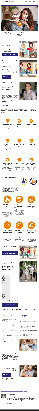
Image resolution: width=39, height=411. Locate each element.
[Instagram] (8, 405)
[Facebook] (7, 405)
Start (26, 1)
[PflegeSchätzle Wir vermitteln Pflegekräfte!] (7, 1)
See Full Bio (25, 401)
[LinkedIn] (11, 405)
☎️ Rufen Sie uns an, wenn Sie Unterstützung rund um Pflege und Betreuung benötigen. (14, 391)
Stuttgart (3, 187)
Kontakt (37, 1)
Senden (12, 71)
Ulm (5, 187)
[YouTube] (9, 405)
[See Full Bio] (27, 401)
